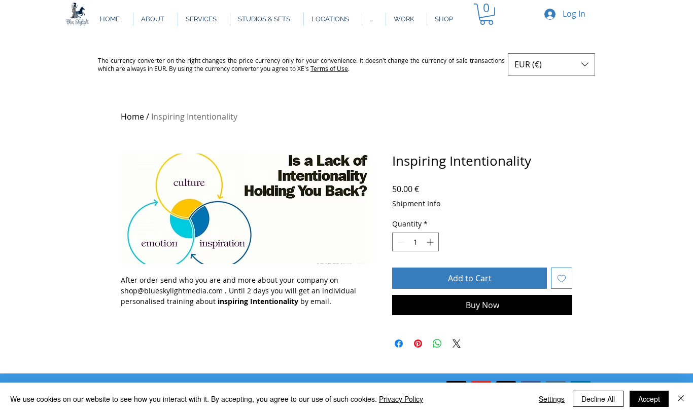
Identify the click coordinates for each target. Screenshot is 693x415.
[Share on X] (457, 343)
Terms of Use (329, 68)
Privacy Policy (401, 399)
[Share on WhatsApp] (437, 343)
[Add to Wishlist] (561, 278)
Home (132, 116)
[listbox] (551, 64)
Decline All (598, 399)
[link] (486, 14)
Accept (649, 399)
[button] (374, 19)
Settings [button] (552, 399)
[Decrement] (400, 242)
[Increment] (431, 242)
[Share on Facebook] (399, 343)
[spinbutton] (415, 242)
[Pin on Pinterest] (418, 343)
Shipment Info (416, 203)
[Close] (681, 399)
